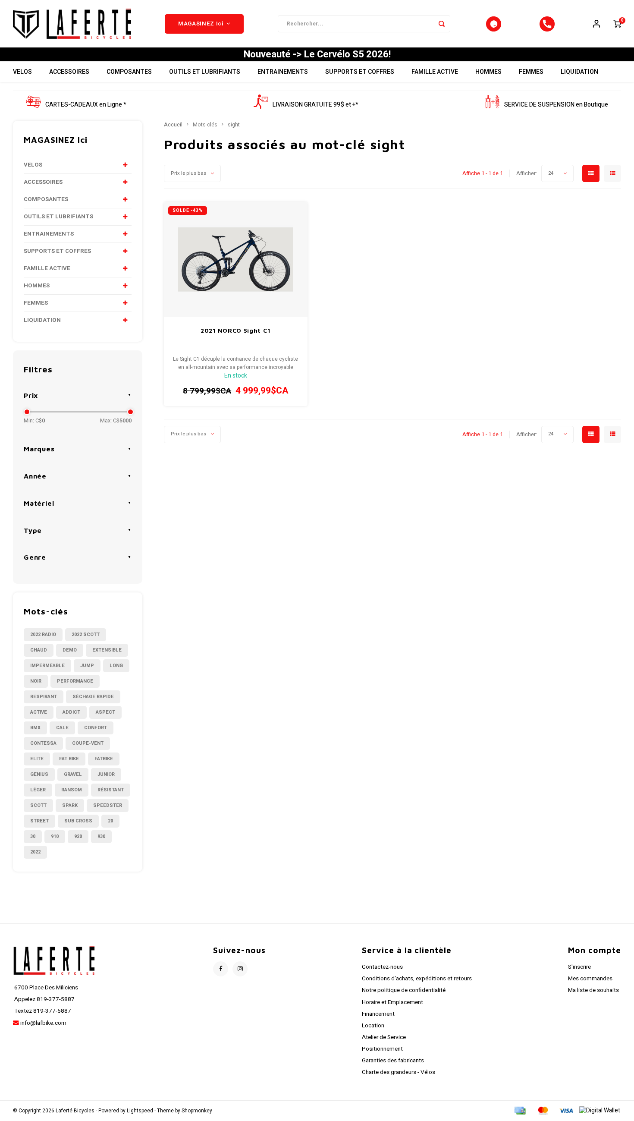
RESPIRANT (43, 696)
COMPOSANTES (129, 71)
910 (55, 836)
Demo (70, 650)
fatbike (103, 758)
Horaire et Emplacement (392, 1002)
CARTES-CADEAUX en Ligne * (85, 104)
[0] (617, 23)
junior (106, 774)
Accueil (173, 125)
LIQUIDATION (579, 71)
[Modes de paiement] (519, 1110)
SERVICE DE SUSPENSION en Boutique (556, 104)
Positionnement (382, 1049)
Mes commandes (590, 978)
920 (78, 836)
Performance (75, 681)
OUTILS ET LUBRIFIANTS (204, 71)
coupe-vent (88, 743)
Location (373, 1025)
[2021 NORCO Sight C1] (236, 259)
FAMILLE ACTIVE (434, 71)
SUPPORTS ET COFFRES (359, 71)
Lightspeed (140, 1111)
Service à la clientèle (407, 950)
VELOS (22, 71)
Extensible (107, 650)
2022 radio (43, 634)
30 (32, 836)
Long (116, 665)
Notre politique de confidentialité (404, 990)
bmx (35, 727)
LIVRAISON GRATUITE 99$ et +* (315, 104)
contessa (43, 743)
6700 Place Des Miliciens (45, 987)
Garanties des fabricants (393, 1060)
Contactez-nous (382, 967)
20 (110, 821)
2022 (35, 852)
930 (101, 836)
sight (234, 125)
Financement (378, 1014)
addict (71, 712)
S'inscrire (579, 967)
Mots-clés (205, 125)
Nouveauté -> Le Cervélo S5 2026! (317, 54)
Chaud (38, 650)
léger (38, 790)
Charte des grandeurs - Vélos (398, 1072)
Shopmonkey (197, 1111)
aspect (105, 712)
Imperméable (47, 665)
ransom (71, 790)
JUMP (87, 665)
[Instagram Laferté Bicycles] (240, 968)
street (39, 821)
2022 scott (86, 634)
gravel (73, 774)
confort (95, 727)
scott (38, 805)
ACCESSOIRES (69, 71)
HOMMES (488, 71)
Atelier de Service (384, 1037)
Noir (35, 681)
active (38, 712)
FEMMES (531, 71)
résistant (110, 790)
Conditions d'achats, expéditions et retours (417, 978)
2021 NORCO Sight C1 (235, 330)
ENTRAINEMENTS (282, 71)
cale (62, 727)
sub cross (78, 821)
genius (39, 774)
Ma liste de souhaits (593, 990)
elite (37, 758)
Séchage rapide (93, 696)
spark (70, 805)
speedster (107, 805)
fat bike (69, 758)
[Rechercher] (441, 23)
